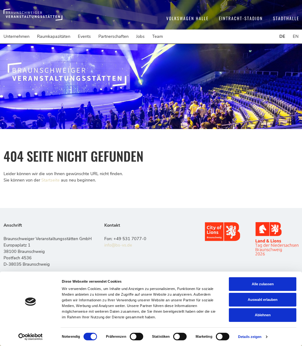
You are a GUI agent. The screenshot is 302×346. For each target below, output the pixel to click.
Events (84, 36)
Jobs (140, 36)
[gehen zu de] (33, 15)
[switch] (136, 336)
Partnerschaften (113, 36)
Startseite (50, 180)
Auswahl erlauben (262, 300)
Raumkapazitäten (53, 36)
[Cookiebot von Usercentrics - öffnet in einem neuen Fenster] (30, 336)
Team (157, 36)
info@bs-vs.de (118, 245)
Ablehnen (263, 315)
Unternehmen (16, 36)
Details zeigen (249, 337)
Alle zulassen (263, 284)
